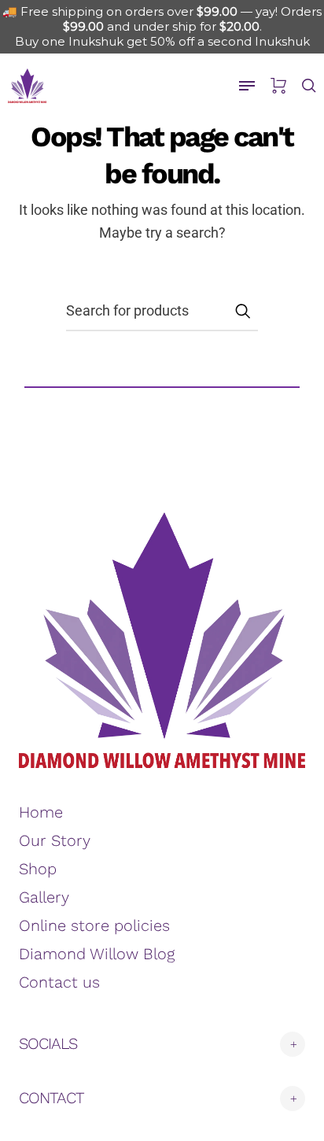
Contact (51, 1097)
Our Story (54, 840)
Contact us (59, 982)
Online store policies (94, 925)
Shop (38, 868)
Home (41, 812)
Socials (48, 1043)
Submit (242, 311)
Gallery (44, 897)
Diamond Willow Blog (97, 953)
